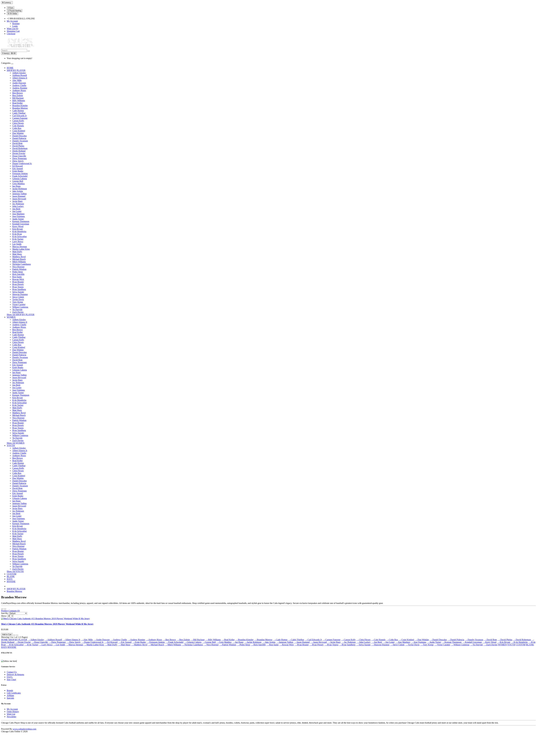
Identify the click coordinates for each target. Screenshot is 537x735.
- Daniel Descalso (438, 639)
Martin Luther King (21, 249)
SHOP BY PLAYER (16, 70)
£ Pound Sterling (14, 11)
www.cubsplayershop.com (24, 729)
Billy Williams (18, 100)
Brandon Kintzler (20, 105)
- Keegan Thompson (451, 642)
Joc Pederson (18, 204)
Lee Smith (16, 244)
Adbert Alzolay (19, 73)
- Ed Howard (110, 642)
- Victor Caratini (442, 645)
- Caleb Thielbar (296, 639)
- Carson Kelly (348, 639)
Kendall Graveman (20, 224)
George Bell (17, 181)
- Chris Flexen (363, 639)
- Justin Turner (434, 642)
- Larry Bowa (45, 645)
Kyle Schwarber (19, 236)
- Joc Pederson (348, 642)
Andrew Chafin (19, 85)
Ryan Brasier (18, 282)
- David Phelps (504, 639)
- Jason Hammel (302, 642)
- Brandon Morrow (263, 639)
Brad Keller (17, 103)
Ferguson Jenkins (20, 173)
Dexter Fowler (18, 153)
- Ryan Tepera (331, 645)
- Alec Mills (87, 639)
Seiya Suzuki (18, 292)
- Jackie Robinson (252, 642)
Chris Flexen (18, 123)
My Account (12, 709)
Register (16, 23)
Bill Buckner (18, 98)
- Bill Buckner (197, 639)
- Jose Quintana (418, 642)
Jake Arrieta (17, 191)
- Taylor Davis (412, 645)
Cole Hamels (18, 126)
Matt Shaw (17, 254)
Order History (13, 711)
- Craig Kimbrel (406, 639)
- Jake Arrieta (268, 642)
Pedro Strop (17, 272)
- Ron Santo (272, 645)
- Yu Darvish (476, 645)
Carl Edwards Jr (19, 115)
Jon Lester (16, 211)
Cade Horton (18, 110)
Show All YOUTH (15, 571)
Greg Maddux (18, 183)
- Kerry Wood (489, 642)
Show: (4, 616)
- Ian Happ (237, 642)
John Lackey (18, 206)
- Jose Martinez (402, 642)
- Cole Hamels (378, 639)
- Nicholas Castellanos (192, 645)
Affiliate (10, 695)
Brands (10, 690)
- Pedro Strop (243, 645)
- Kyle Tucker (31, 645)
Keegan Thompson (20, 221)
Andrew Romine (19, 88)
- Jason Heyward (318, 642)
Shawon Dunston (20, 294)
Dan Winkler (18, 133)
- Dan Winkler (422, 639)
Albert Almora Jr (19, 78)
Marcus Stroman (19, 246)
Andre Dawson (19, 83)
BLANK (11, 576)
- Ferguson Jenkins (155, 642)
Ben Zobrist (17, 95)
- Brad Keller (228, 639)
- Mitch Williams (173, 645)
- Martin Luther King (94, 645)
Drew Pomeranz (19, 158)
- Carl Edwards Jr (313, 639)
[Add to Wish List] (14, 635)
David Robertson (19, 148)
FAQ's (9, 677)
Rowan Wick (18, 279)
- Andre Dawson (101, 639)
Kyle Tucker (17, 239)
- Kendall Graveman (472, 642)
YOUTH (11, 445)
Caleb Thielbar (18, 113)
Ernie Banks (17, 171)
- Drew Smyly (73, 642)
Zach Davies (17, 312)
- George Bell (209, 642)
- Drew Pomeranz (57, 642)
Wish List (11, 714)
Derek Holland (18, 151)
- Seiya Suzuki (363, 645)
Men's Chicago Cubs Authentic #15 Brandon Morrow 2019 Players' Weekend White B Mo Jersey (47, 624)
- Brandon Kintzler (244, 639)
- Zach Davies (490, 645)
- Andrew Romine (136, 639)
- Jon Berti (376, 642)
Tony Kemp (17, 302)
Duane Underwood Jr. (22, 163)
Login (15, 26)
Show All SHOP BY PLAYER (20, 314)
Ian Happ (16, 186)
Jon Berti (16, 209)
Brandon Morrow (20, 108)
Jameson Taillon (19, 193)
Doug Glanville (19, 156)
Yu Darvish (17, 309)
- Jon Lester (388, 642)
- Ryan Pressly (316, 645)
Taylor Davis (18, 299)
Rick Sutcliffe (18, 274)
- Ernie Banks (139, 642)
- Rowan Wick (286, 645)
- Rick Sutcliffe (258, 645)
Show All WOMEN (15, 443)
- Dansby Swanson (474, 639)
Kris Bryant (17, 229)
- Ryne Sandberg (347, 645)
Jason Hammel (18, 196)
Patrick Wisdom (19, 269)
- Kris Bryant (503, 642)
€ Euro (10, 8)
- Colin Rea (392, 639)
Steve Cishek (18, 297)
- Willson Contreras (460, 645)
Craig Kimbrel (18, 131)
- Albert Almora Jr (71, 639)
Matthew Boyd (19, 256)
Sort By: (5, 613)
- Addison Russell (53, 639)
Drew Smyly (18, 161)
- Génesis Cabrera (192, 642)
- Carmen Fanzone (331, 639)
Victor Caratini (18, 304)
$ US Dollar (12, 14)
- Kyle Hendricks (519, 642)
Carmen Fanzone (19, 118)
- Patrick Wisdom (227, 645)
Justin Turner (18, 219)
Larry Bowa (17, 241)
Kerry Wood (17, 226)
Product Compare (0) (10, 611)
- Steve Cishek (397, 645)
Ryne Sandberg (19, 289)
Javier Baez (17, 201)
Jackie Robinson (19, 188)
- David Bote (490, 639)
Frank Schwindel (19, 176)
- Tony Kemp (427, 645)
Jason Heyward (19, 199)
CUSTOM (11, 574)
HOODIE (11, 581)
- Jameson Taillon (284, 642)
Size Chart (11, 679)
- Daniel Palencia (455, 639)
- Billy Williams (213, 639)
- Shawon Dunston (380, 645)
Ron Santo (17, 277)
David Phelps (18, 146)
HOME (10, 68)
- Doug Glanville (39, 642)
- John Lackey (363, 642)
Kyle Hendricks (19, 231)
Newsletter (11, 716)
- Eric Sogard (124, 642)
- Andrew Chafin (118, 639)
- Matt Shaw (124, 645)
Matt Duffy (17, 251)
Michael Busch (19, 259)
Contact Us (12, 672)
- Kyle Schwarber (15, 645)
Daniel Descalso (19, 136)
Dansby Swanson (20, 141)
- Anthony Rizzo (154, 639)
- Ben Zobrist (183, 639)
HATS (9, 579)
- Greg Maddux (224, 642)
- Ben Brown (169, 639)
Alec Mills (17, 80)
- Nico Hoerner (211, 645)
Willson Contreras (20, 307)
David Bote (17, 143)
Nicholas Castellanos (21, 264)
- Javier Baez (334, 642)
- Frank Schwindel (174, 642)
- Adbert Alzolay (36, 639)
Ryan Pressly (18, 284)
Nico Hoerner (18, 267)
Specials (10, 698)
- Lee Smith (59, 645)
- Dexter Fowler (23, 642)
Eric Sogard (17, 168)
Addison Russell (19, 75)
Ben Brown (17, 93)
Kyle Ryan (17, 234)
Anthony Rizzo (19, 90)
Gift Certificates (14, 693)
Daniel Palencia (19, 138)
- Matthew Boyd (139, 645)
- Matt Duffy (110, 645)
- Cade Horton (280, 639)
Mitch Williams (19, 261)
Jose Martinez (18, 214)
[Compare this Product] (17, 635)
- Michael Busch (156, 645)
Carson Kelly (18, 120)
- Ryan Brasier (301, 645)
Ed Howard (17, 166)
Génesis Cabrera (19, 178)
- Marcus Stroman (74, 645)
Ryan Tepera (17, 287)
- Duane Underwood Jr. (92, 642)
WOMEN (11, 317)
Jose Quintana (18, 216)
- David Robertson (522, 639)
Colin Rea (16, 128)
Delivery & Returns (15, 674)
